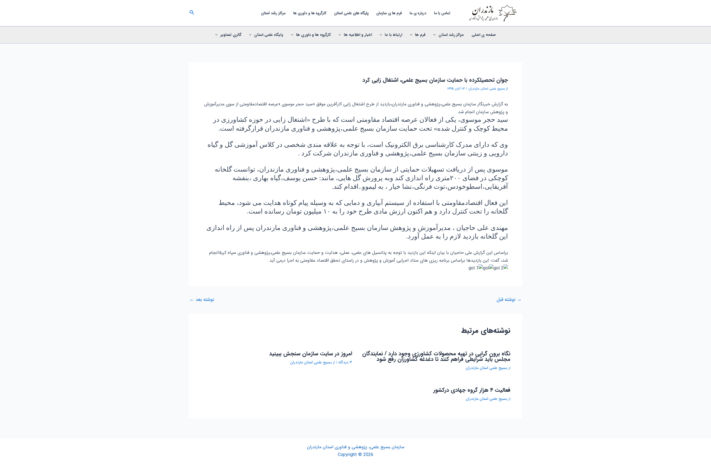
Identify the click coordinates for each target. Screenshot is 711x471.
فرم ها (420, 35)
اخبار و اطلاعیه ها (358, 35)
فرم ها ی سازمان (389, 13)
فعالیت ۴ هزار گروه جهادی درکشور (471, 390)
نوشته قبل (509, 299)
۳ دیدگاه (345, 362)
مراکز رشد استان (273, 13)
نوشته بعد (201, 299)
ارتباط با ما (393, 35)
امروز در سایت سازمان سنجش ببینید (310, 353)
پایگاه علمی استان (268, 35)
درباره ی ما (418, 13)
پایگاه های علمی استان (351, 13)
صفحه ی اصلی (484, 35)
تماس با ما (442, 13)
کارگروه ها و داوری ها (309, 13)
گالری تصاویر (231, 35)
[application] (435, 34)
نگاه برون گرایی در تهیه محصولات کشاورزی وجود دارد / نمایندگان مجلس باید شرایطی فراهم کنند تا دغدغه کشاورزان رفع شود (436, 356)
